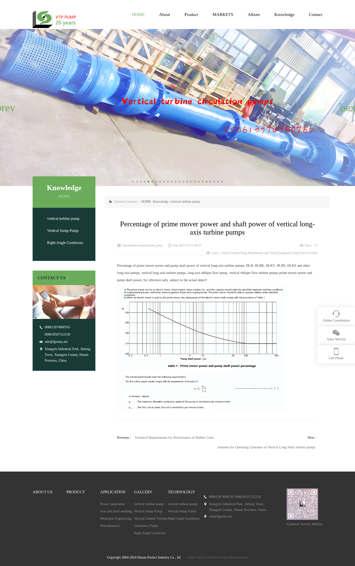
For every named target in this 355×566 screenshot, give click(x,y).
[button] (5, 107)
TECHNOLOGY (181, 492)
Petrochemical (110, 526)
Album (254, 14)
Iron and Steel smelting (116, 511)
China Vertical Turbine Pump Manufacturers (217, 557)
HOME (138, 14)
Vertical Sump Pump (62, 231)
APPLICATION (113, 492)
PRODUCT (75, 492)
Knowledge (284, 14)
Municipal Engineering (116, 518)
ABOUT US (42, 492)
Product (191, 14)
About (164, 14)
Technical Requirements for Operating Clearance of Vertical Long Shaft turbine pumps (256, 447)
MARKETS (223, 14)
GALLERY (143, 492)
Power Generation (112, 504)
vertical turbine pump (63, 218)
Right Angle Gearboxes (65, 243)
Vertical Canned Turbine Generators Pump (150, 522)
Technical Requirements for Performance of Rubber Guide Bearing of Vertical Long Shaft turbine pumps (206, 437)
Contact (315, 14)
